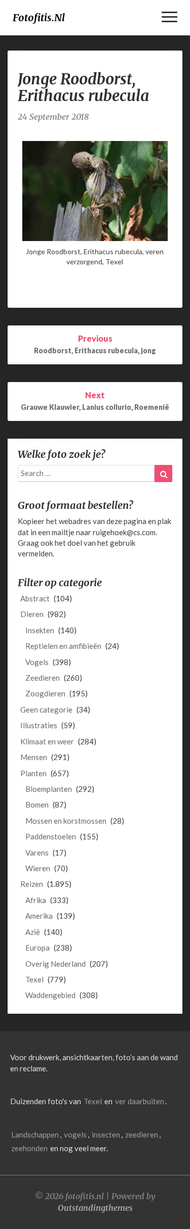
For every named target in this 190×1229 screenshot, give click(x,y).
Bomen (37, 804)
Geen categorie (46, 709)
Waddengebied (50, 995)
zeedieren (141, 1134)
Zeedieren (42, 677)
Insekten (39, 630)
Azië (32, 931)
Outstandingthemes (95, 1208)
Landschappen (35, 1134)
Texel (34, 979)
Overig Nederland (55, 963)
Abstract (35, 598)
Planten (33, 773)
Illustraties (38, 725)
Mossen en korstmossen (65, 820)
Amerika (39, 915)
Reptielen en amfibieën (63, 645)
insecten (106, 1134)
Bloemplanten (48, 788)
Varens (37, 852)
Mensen (33, 757)
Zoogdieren (45, 693)
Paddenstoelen (50, 836)
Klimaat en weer (47, 741)
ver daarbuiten (139, 1101)
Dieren (32, 614)
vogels (75, 1134)
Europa (37, 947)
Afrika (35, 900)
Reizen (31, 883)
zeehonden (29, 1148)
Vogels (37, 662)
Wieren (37, 868)
